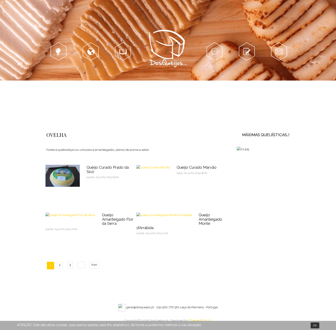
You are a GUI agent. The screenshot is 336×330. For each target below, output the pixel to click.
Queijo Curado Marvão (196, 167)
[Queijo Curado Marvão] (153, 167)
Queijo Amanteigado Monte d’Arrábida (179, 221)
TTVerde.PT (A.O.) (200, 320)
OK (315, 325)
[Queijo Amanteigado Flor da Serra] (70, 214)
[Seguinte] (81, 265)
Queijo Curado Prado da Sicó (108, 169)
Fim (94, 265)
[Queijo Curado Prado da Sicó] (62, 175)
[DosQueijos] (168, 49)
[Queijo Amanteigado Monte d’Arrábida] (164, 214)
